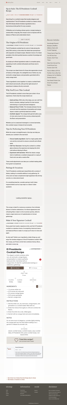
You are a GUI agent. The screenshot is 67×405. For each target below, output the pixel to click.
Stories (7, 395)
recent (43, 2)
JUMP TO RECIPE (25, 39)
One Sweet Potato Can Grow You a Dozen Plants (53, 83)
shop (47, 2)
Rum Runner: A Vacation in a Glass (16, 379)
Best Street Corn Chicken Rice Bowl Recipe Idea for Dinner (22, 378)
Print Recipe (16, 268)
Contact (7, 393)
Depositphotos (28, 395)
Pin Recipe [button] (34, 268)
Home (7, 390)
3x (40, 286)
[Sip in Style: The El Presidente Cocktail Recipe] (24, 14)
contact (56, 2)
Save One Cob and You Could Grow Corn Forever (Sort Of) (53, 65)
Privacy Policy (22, 390)
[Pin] (40, 260)
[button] (59, 2)
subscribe (38, 2)
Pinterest (36, 390)
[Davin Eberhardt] (10, 351)
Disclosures (22, 393)
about (51, 2)
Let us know (23, 341)
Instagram (36, 392)
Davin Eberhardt (19, 347)
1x (37, 286)
